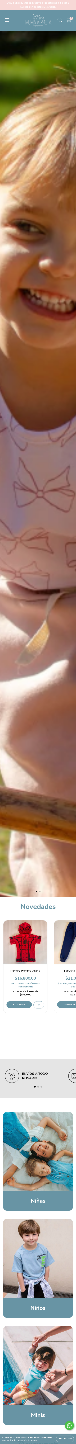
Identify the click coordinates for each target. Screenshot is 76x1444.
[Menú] (7, 20)
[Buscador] (60, 20)
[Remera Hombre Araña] (38, 1004)
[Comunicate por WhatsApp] (69, 1425)
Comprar (19, 1004)
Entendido (65, 1438)
